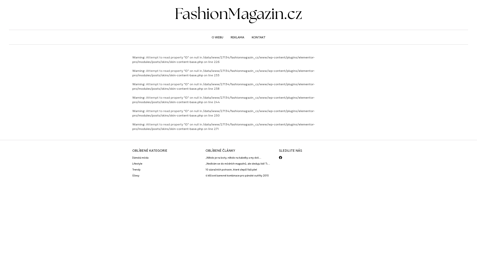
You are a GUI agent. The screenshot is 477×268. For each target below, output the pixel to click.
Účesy (135, 175)
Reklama (237, 37)
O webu (217, 37)
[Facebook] (280, 157)
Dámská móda (140, 157)
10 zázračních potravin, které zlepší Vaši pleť (231, 169)
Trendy (136, 169)
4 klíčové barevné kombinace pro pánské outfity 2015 (237, 175)
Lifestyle (137, 163)
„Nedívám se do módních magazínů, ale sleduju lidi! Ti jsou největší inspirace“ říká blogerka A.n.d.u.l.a (236, 164)
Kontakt (259, 37)
